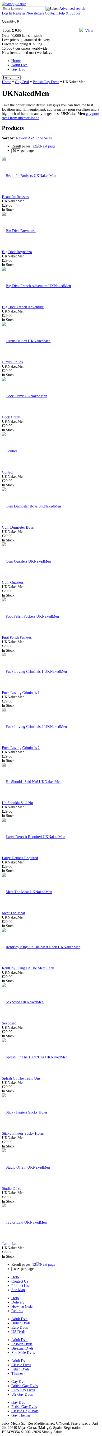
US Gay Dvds (22, 1394)
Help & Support (69, 13)
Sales (48, 138)
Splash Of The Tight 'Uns (21, 1078)
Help (15, 1277)
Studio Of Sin (12, 1188)
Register (19, 13)
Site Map (18, 1290)
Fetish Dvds (20, 1369)
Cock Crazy (11, 417)
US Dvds (18, 1332)
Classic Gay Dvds (24, 1411)
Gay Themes (21, 1415)
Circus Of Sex (12, 362)
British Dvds (20, 1323)
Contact (50, 13)
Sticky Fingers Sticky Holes (23, 1133)
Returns (17, 1311)
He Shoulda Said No (17, 803)
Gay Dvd (18, 69)
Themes (17, 1373)
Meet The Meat (13, 913)
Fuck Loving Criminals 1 (21, 693)
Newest (21, 138)
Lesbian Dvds (21, 1344)
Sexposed (9, 1023)
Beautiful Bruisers (15, 197)
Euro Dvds (19, 1327)
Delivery (17, 1302)
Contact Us (19, 1281)
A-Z (31, 138)
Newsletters (35, 13)
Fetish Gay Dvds (24, 1407)
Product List (20, 1286)
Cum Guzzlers (12, 582)
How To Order (22, 1306)
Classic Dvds (21, 1365)
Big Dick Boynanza (17, 252)
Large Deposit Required (20, 858)
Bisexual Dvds (22, 1348)
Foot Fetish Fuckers (17, 637)
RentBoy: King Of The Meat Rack (28, 968)
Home (16, 61)
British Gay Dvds (46, 82)
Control (7, 472)
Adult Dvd (19, 65)
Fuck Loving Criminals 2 (21, 748)
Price (39, 138)
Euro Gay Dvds (23, 1390)
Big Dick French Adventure (23, 307)
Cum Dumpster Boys (18, 527)
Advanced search (72, 8)
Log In (7, 13)
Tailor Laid (10, 1244)
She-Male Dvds (23, 1353)
